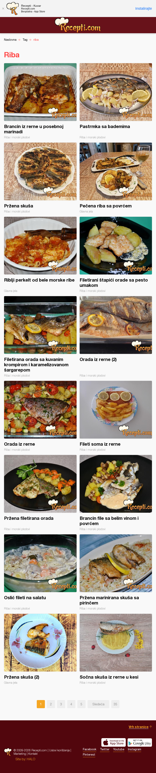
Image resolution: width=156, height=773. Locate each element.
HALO (31, 759)
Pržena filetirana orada (40, 493)
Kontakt (33, 753)
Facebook (89, 749)
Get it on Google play (140, 742)
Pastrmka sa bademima (116, 101)
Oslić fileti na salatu (40, 572)
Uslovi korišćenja (59, 750)
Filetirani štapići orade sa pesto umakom (116, 255)
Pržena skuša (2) (40, 649)
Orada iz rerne (40, 416)
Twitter (104, 749)
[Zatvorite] (3, 8)
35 (115, 704)
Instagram (134, 749)
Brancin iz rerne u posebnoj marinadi (40, 101)
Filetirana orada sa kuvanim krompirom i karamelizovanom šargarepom (40, 336)
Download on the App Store (113, 742)
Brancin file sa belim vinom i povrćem (116, 493)
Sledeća (98, 704)
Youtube (118, 749)
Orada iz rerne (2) (116, 336)
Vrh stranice (138, 727)
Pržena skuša (40, 178)
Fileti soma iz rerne (116, 416)
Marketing (20, 753)
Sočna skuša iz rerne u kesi (116, 649)
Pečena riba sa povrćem (116, 178)
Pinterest (89, 754)
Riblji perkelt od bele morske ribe (40, 255)
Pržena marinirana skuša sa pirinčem (116, 572)
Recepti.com (78, 25)
